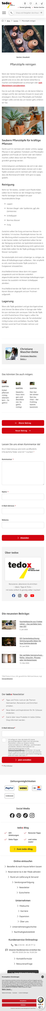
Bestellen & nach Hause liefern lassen (24, 866)
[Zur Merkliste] (30, 3)
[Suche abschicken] (41, 12)
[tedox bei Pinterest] (18, 815)
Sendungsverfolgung (24, 882)
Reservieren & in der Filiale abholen (24, 871)
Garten (19, 57)
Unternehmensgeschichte (24, 926)
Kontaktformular (24, 958)
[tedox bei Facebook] (12, 815)
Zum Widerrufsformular (24, 973)
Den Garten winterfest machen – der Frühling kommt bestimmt (34, 399)
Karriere (24, 911)
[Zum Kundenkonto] (36, 3)
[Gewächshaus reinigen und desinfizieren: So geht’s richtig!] (18, 383)
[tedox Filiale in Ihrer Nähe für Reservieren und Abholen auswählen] (25, 3)
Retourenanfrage (24, 963)
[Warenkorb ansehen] (42, 3)
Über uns (24, 921)
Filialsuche (24, 906)
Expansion (24, 916)
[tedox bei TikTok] (25, 815)
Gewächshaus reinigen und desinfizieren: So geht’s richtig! (20, 399)
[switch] (40, 1007)
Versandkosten (7, 679)
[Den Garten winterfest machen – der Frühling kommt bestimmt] (32, 383)
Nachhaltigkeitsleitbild (24, 932)
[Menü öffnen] (4, 12)
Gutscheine (24, 892)
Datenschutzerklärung (16, 750)
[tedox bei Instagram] (32, 815)
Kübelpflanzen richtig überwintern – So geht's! (5, 396)
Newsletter (24, 887)
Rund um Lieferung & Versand (24, 877)
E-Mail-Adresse (8, 728)
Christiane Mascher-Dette (29, 350)
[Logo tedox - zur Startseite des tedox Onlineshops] (8, 5)
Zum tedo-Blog (25, 849)
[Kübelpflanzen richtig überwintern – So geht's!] (4, 381)
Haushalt (26, 57)
